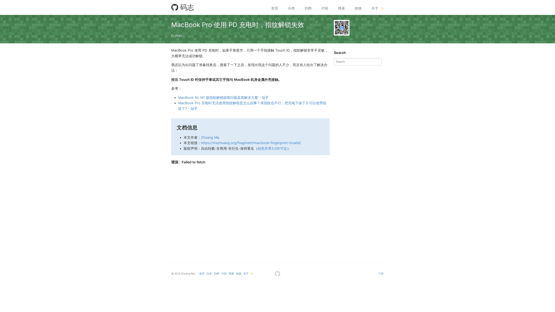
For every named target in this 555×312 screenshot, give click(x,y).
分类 (291, 8)
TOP (381, 273)
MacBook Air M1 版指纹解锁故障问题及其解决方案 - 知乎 (223, 97)
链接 (358, 8)
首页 (274, 8)
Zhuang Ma (210, 137)
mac (178, 35)
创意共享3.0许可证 (272, 148)
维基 (341, 8)
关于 (374, 8)
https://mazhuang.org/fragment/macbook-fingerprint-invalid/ (251, 143)
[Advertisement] (366, 95)
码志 (186, 7)
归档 (308, 8)
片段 (324, 8)
